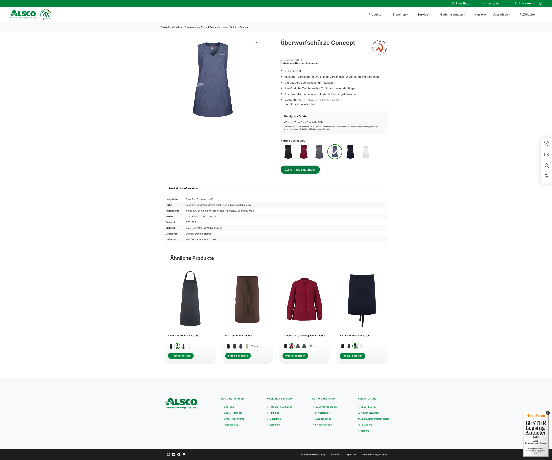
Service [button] (422, 14)
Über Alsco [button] (500, 14)
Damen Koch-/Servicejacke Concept (303, 335)
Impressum (351, 454)
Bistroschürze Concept (238, 335)
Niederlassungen (370, 412)
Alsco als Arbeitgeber (326, 406)
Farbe (285, 140)
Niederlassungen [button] (451, 14)
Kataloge (274, 412)
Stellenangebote (323, 424)
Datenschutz (335, 454)
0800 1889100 (368, 406)
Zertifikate (275, 424)
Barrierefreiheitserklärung (313, 454)
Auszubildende (323, 418)
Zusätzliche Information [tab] (183, 188)
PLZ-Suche (527, 14)
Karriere (480, 14)
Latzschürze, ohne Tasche (183, 335)
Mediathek (275, 418)
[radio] (288, 152)
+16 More (254, 346)
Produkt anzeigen (181, 355)
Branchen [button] (399, 14)
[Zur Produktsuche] (539, 3)
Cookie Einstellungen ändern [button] (374, 454)
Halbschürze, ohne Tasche (355, 335)
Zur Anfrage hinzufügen (300, 169)
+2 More (311, 346)
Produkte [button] (375, 14)
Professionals (322, 412)
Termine (365, 430)
